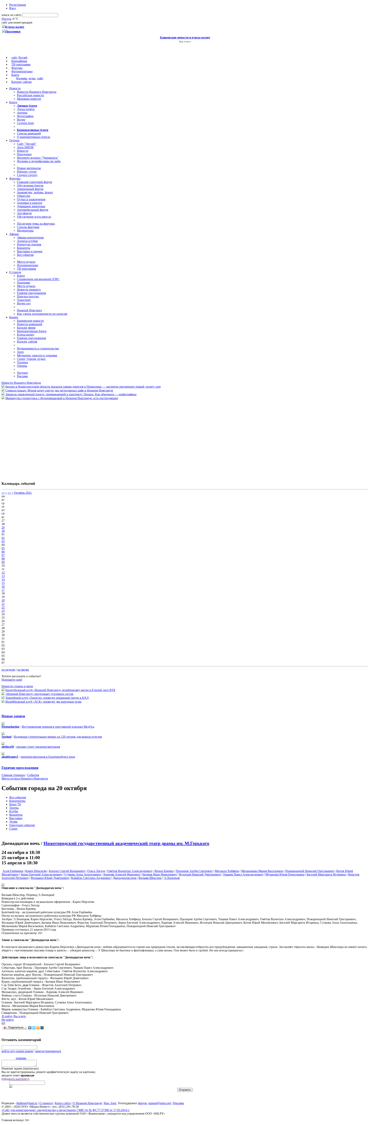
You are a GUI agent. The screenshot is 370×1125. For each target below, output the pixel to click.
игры (32, 78)
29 (3, 527)
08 (3, 558)
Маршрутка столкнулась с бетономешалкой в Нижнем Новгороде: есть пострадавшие (61, 398)
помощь (21, 1058)
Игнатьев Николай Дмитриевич (200, 874)
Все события (25, 254)
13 (3, 576)
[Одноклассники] (38, 1027)
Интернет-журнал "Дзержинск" (38, 157)
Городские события (22, 825)
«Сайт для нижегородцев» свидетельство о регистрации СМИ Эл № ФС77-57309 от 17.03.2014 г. (66, 1110)
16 (3, 586)
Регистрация (17, 4)
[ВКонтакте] (30, 1027)
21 (3, 603)
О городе (15, 272)
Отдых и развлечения (31, 199)
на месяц (23, 669)
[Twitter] (34, 1027)
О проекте (46, 1103)
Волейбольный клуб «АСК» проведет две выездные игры (43, 701)
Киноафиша (19, 61)
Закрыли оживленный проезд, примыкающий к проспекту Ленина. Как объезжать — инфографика (70, 394)
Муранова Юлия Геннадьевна (284, 874)
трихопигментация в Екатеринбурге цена (47, 756)
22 (3, 607)
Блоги (13, 102)
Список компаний (29, 133)
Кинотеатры (17, 800)
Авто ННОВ (25, 147)
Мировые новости (29, 98)
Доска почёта (25, 109)
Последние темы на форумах (36, 223)
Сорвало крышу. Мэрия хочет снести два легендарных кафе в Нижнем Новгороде (59, 390)
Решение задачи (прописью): (20, 1068)
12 (3, 572)
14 (3, 579)
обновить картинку (15, 1078)
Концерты (23, 248)
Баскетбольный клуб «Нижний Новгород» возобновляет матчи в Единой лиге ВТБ (60, 690)
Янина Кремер (164, 871)
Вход (12, 8)
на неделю (8, 669)
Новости (15, 88)
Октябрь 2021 (23, 492)
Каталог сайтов (21, 81)
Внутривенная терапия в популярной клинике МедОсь (58, 726)
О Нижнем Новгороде (87, 1103)
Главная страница (13, 775)
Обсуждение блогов (30, 185)
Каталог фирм (26, 327)
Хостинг (22, 372)
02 (3, 537)
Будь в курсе (185, 41)
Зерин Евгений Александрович (41, 874)
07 (3, 555)
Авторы (22, 112)
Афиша (14, 234)
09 (3, 562)
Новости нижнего (29, 289)
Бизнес (13, 317)
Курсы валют (25, 334)
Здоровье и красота (29, 202)
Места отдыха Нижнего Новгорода (25, 778)
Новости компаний (29, 324)
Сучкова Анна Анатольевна (82, 874)
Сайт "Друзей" (26, 143)
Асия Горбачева (13, 871)
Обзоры (22, 365)
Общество (23, 195)
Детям (13, 821)
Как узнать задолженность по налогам (42, 313)
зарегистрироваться (48, 1051)
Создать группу (27, 175)
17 (3, 589)
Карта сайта (63, 1103)
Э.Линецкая (172, 878)
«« (3, 492)
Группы (14, 140)
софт (40, 78)
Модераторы (25, 230)
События (33, 775)
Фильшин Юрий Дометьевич (50, 878)
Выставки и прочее (29, 251)
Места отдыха (26, 261)
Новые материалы (29, 168)
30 (3, 531)
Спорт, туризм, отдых (31, 358)
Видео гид (24, 303)
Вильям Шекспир (150, 878)
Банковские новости (30, 320)
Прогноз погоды (28, 296)
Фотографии (25, 116)
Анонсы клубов (27, 241)
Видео (21, 119)
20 (3, 600)
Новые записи (13, 716)
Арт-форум (24, 213)
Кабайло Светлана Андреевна (91, 878)
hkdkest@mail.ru (26, 1103)
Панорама (23, 282)
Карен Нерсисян (36, 871)
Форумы (17, 68)
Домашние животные (31, 206)
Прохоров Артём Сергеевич (194, 871)
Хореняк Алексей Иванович (121, 874)
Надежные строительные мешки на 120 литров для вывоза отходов (58, 736)
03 (3, 541)
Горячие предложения (31, 293)
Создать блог (25, 123)
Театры (14, 807)
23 (3, 610)
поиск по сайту (12, 15)
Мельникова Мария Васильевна (262, 871)
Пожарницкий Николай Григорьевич (309, 871)
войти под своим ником (17, 1051)
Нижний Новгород (29, 310)
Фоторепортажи (22, 71)
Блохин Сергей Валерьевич (67, 871)
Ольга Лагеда (96, 871)
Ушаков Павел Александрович (243, 874)
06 (3, 551)
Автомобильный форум (32, 209)
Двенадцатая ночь (124, 878)
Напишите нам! (12, 679)
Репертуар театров (29, 244)
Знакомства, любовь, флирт (35, 192)
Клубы (13, 811)
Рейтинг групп (27, 171)
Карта (15, 74)
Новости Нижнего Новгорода (36, 91)
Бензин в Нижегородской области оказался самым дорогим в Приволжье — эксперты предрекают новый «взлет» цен (83, 386)
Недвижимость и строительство (38, 348)
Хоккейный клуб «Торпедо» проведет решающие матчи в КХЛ (47, 697)
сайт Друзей (19, 57)
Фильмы (21, 78)
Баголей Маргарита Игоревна (326, 874)
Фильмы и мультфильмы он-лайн (39, 161)
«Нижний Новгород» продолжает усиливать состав (39, 694)
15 (3, 583)
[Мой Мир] (42, 1027)
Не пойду (8, 1019)
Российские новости (30, 95)
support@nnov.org (159, 1103)
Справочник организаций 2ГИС (38, 279)
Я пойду (7, 1016)
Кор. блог (110, 1103)
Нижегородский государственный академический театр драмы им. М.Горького (126, 843)
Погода (6, 18)
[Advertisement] (25, 438)
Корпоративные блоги (31, 331)
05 (3, 548)
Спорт (13, 828)
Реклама (22, 376)
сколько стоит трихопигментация (38, 746)
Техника (22, 362)
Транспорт (24, 300)
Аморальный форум (30, 189)
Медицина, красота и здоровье (37, 355)
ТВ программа (20, 64)
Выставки (15, 818)
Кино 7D (15, 804)
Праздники (24, 154)
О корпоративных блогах (33, 137)
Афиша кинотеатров (30, 237)
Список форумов (28, 227)
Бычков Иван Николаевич (159, 874)
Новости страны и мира (17, 686)
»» (9, 492)
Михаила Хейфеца (227, 871)
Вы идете (19, 1016)
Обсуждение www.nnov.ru (34, 216)
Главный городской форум (34, 182)
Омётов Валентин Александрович (129, 871)
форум (142, 1103)
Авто (20, 352)
